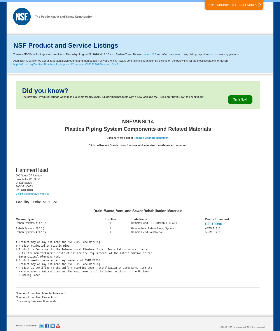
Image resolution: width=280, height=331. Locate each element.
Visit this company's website (32, 193)
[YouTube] (58, 327)
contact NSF (149, 54)
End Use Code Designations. (151, 137)
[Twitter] (41, 327)
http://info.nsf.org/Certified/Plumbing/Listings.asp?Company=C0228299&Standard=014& (65, 64)
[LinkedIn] (52, 327)
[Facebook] (47, 327)
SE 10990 (213, 224)
